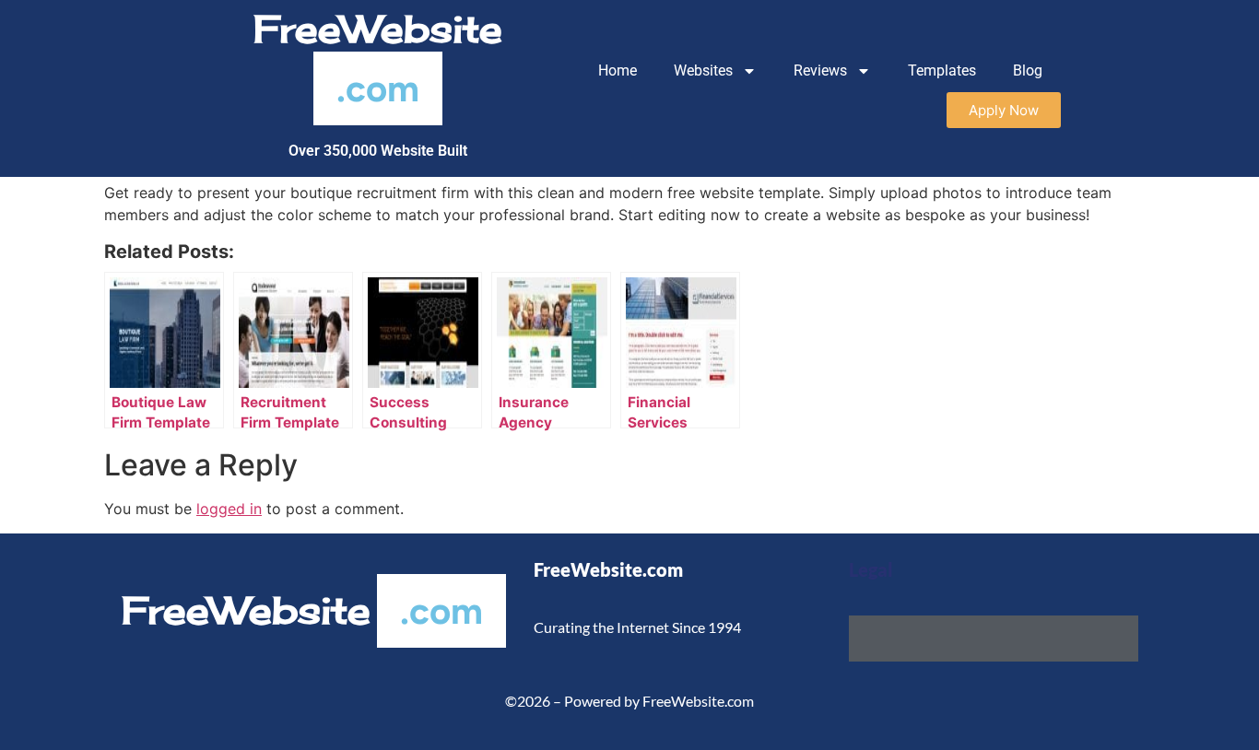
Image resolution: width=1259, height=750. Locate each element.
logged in (229, 508)
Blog (1027, 70)
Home (617, 70)
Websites (703, 70)
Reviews (820, 70)
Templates (942, 70)
